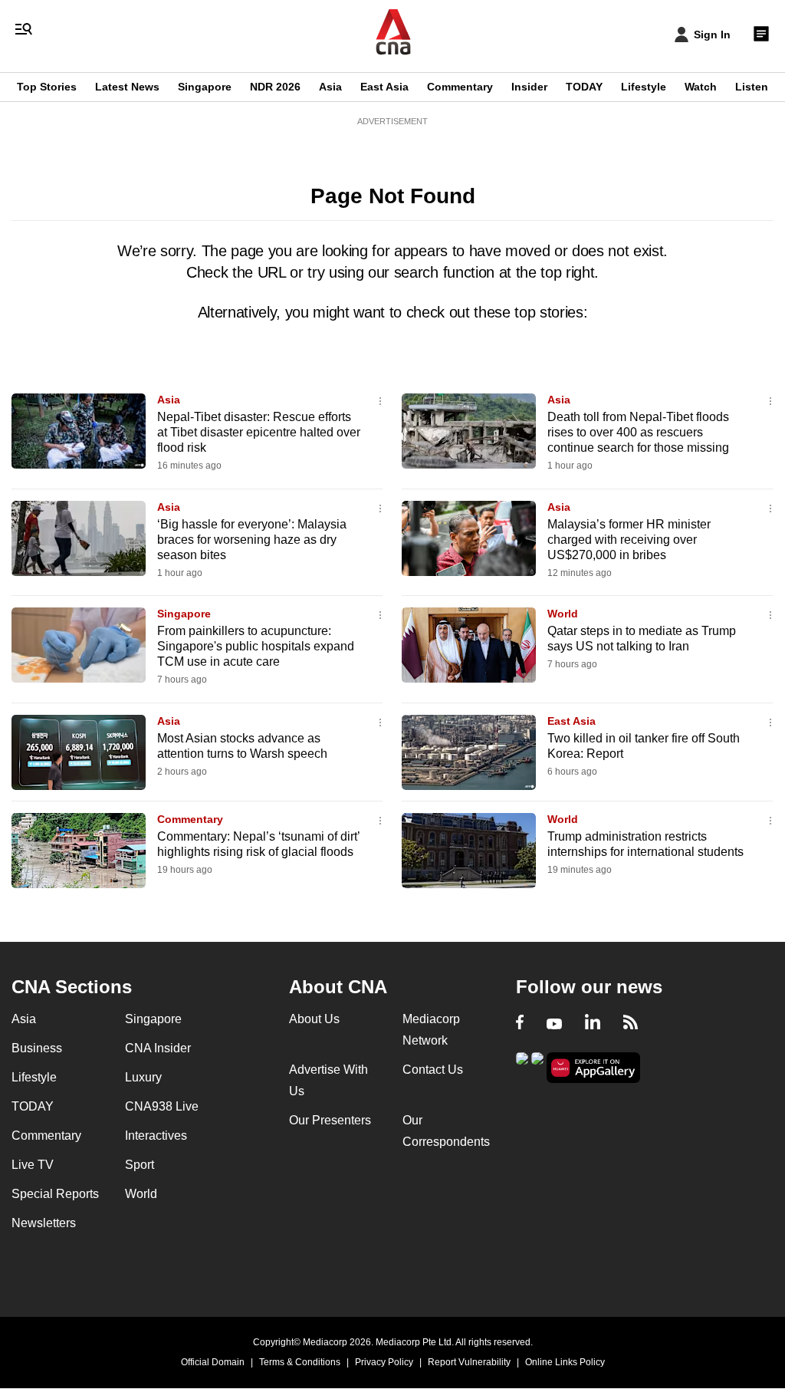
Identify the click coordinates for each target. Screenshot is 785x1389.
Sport (139, 1164)
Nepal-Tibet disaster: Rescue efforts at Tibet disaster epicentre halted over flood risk (258, 432)
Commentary (460, 87)
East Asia (384, 87)
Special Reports (55, 1193)
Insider (529, 87)
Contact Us (432, 1069)
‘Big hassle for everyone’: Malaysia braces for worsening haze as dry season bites (252, 539)
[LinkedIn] (592, 1023)
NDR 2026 (275, 87)
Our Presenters (330, 1120)
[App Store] (537, 1066)
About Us (314, 1018)
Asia (330, 87)
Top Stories (47, 87)
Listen (751, 87)
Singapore (205, 87)
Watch (701, 87)
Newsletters (43, 1222)
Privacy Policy (384, 1362)
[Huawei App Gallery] (593, 1068)
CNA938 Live (162, 1106)
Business (36, 1048)
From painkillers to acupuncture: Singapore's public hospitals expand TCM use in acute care (255, 646)
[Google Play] (522, 1066)
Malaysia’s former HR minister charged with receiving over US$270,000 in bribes (629, 539)
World (562, 613)
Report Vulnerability (469, 1362)
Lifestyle (643, 87)
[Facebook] (520, 1023)
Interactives (156, 1135)
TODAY (584, 87)
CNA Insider (158, 1048)
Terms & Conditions (299, 1362)
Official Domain (213, 1362)
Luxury (143, 1077)
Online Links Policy (565, 1362)
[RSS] (630, 1023)
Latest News (127, 87)
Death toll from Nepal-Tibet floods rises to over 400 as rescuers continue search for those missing (638, 432)
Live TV (32, 1164)
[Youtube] (554, 1023)
